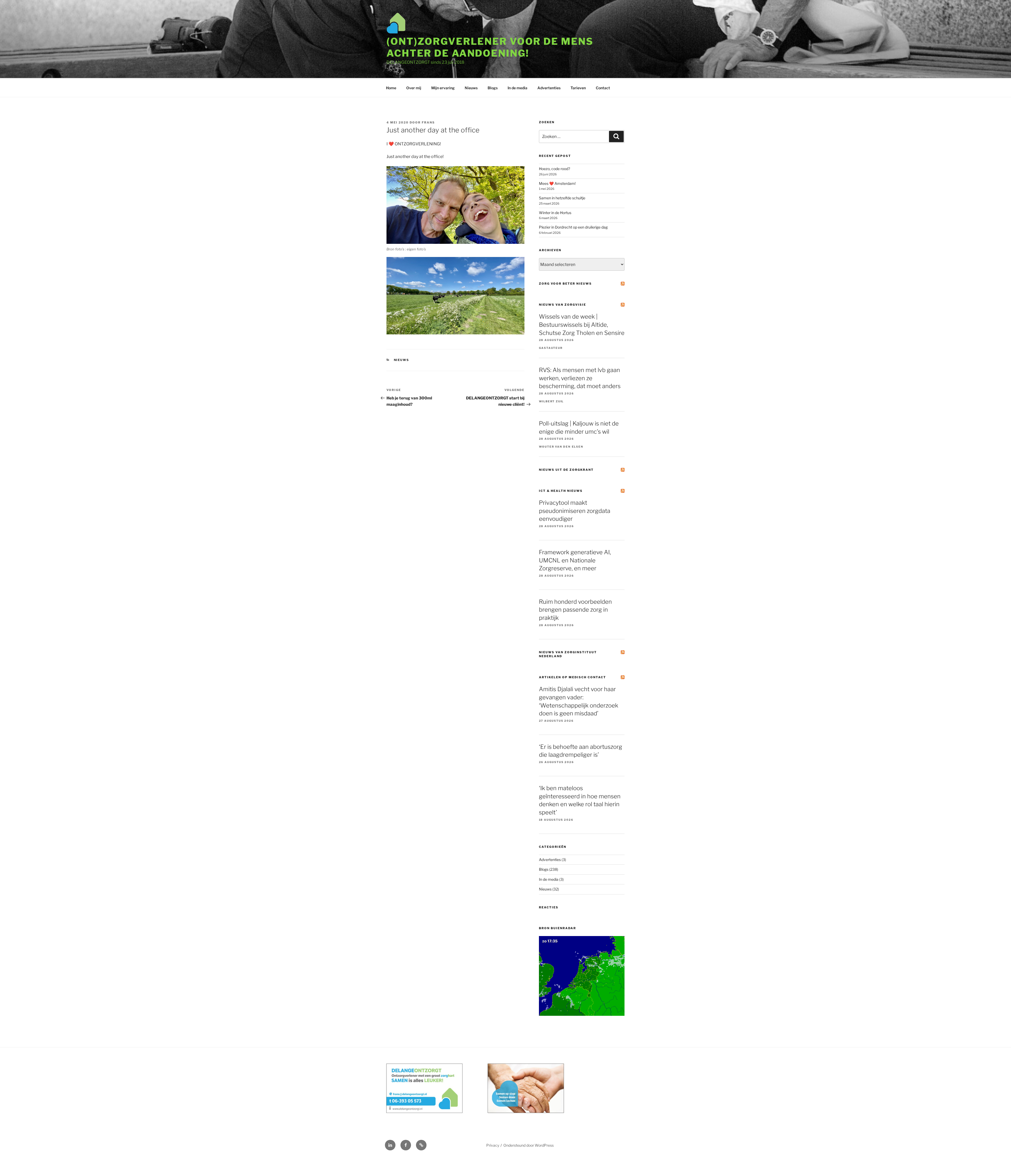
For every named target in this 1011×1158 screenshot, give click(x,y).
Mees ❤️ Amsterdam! (557, 183)
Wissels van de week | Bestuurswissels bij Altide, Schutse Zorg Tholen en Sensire (582, 324)
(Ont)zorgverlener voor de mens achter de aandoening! (489, 47)
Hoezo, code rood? (554, 168)
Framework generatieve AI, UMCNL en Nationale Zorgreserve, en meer (575, 560)
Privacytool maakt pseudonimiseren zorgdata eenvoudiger (574, 510)
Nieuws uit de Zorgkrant (566, 470)
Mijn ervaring (443, 88)
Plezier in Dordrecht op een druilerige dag (573, 227)
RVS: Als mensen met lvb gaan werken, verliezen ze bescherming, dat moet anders (580, 378)
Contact (603, 88)
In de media (517, 88)
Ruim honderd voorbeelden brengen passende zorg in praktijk (575, 609)
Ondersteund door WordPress (528, 1145)
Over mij (413, 88)
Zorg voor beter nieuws (565, 283)
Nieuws (471, 88)
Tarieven (578, 88)
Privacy (492, 1145)
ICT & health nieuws (561, 491)
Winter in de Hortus (555, 212)
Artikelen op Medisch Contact (572, 677)
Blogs (493, 88)
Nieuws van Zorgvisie (562, 304)
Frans (428, 122)
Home (391, 88)
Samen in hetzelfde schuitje (562, 198)
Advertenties (549, 88)
